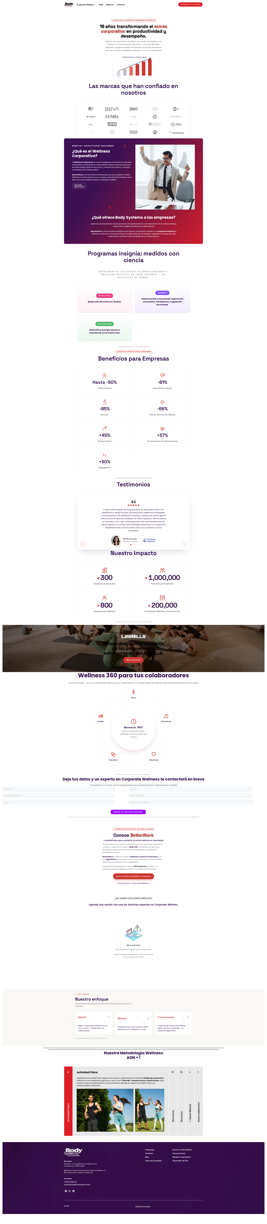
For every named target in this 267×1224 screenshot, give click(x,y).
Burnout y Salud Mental (182, 1150)
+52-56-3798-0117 (70, 1182)
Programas (149, 1150)
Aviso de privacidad (153, 1161)
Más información (133, 660)
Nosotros (110, 5)
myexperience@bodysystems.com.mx (77, 1184)
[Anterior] (82, 544)
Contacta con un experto (190, 4)
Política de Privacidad (142, 1206)
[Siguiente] (184, 544)
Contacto (121, 5)
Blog (101, 5)
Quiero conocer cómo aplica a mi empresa (133, 876)
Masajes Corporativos (182, 1157)
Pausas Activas (179, 1153)
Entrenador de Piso (180, 1161)
